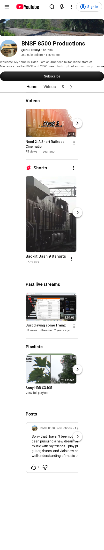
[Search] (52, 7)
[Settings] (71, 7)
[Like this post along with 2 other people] (33, 467)
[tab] (32, 87)
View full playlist (37, 393)
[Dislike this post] (45, 467)
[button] (71, 87)
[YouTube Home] (27, 6)
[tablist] (52, 87)
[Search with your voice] (62, 7)
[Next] (77, 123)
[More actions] (74, 142)
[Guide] (7, 7)
